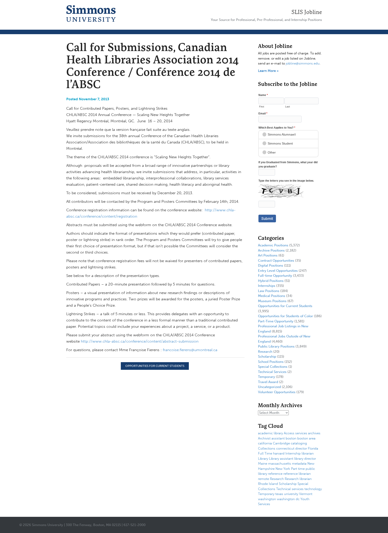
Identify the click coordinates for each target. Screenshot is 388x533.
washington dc (288, 499)
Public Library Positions (276, 346)
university (291, 494)
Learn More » (268, 71)
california (265, 443)
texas (279, 494)
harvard (278, 453)
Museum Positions (272, 301)
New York (283, 469)
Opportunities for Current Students (154, 366)
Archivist (264, 438)
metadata (299, 464)
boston (291, 438)
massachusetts (279, 464)
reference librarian (297, 474)
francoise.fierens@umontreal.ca (190, 350)
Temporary (266, 377)
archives (314, 433)
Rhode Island (268, 484)
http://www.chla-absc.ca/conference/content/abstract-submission (139, 341)
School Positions (271, 362)
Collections (266, 448)
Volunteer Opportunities (276, 392)
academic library (270, 433)
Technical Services (272, 372)
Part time (298, 469)
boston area (306, 438)
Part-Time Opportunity (275, 321)
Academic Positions (273, 245)
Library (263, 459)
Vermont (305, 494)
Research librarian (298, 479)
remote (263, 479)
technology (313, 489)
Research (265, 352)
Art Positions (268, 255)
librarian (308, 453)
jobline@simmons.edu (303, 63)
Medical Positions (271, 296)
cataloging (299, 443)
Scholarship (267, 357)
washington (267, 499)
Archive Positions (271, 250)
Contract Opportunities (276, 261)
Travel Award (268, 382)
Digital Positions (270, 265)
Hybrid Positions (271, 281)
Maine (262, 464)
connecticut (285, 448)
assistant (278, 438)
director (301, 448)
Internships (266, 286)
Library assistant (281, 459)
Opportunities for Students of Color (285, 316)
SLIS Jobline (306, 12)
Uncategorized (269, 387)
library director (305, 459)
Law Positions (268, 291)
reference (275, 474)
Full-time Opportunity (275, 276)
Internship (293, 453)
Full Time (265, 453)
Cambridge (281, 443)
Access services (295, 433)
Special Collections (272, 367)
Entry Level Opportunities (278, 271)
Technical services (290, 489)
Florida (313, 448)
